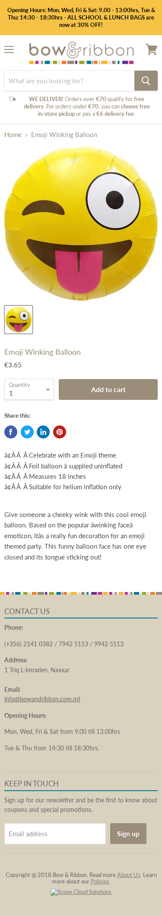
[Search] (146, 81)
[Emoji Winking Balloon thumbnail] (18, 320)
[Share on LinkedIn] (43, 431)
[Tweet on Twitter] (27, 431)
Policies (100, 881)
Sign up (128, 833)
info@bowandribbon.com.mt (42, 699)
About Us (128, 874)
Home (13, 134)
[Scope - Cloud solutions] (81, 891)
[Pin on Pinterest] (59, 431)
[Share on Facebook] (10, 431)
